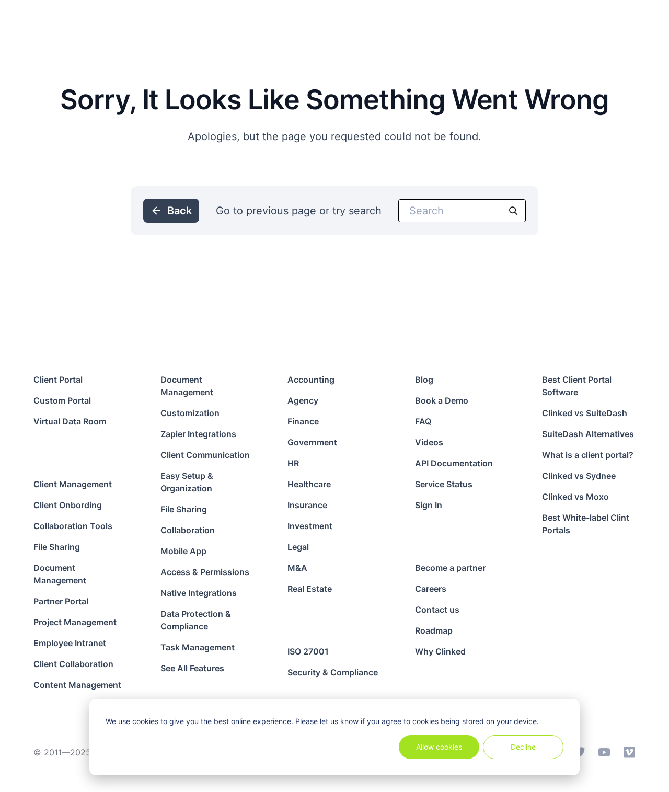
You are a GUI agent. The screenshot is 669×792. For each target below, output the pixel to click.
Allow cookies (439, 746)
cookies (145, 721)
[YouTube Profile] (604, 752)
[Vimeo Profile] (629, 752)
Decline (523, 746)
